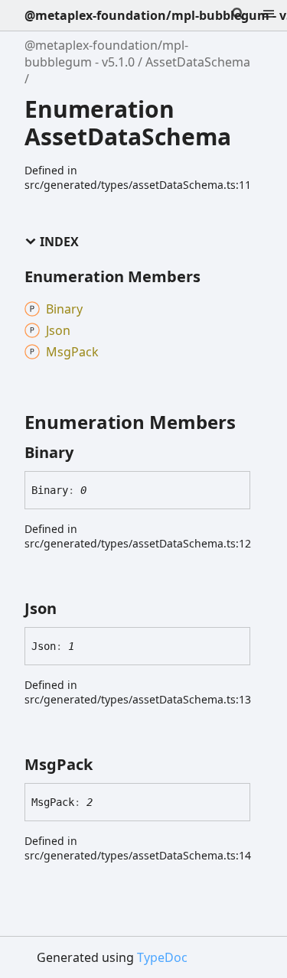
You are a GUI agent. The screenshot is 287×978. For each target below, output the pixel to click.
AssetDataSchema (197, 62)
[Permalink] (87, 452)
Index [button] (59, 242)
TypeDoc (162, 957)
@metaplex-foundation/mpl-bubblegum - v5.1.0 (106, 53)
